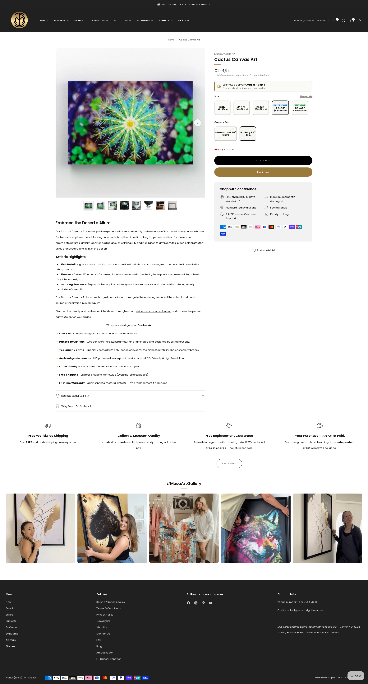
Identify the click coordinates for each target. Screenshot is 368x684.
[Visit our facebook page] (188, 603)
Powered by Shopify (325, 677)
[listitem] (184, 4)
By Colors (121, 20)
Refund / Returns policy (110, 602)
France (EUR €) (302, 21)
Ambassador (104, 652)
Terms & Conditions (108, 608)
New (42, 20)
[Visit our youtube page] (210, 603)
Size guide (306, 96)
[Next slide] (198, 123)
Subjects (98, 20)
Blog (99, 646)
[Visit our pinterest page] (203, 603)
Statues (184, 20)
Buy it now (263, 172)
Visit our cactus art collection (153, 311)
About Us (102, 627)
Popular (60, 20)
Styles (78, 20)
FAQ (98, 640)
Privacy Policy (104, 614)
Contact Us (103, 633)
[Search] (343, 20)
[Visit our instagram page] (196, 603)
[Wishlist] (335, 20)
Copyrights (103, 621)
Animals (164, 20)
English (321, 21)
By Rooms (143, 20)
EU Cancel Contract (108, 659)
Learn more (229, 463)
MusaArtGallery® (225, 54)
